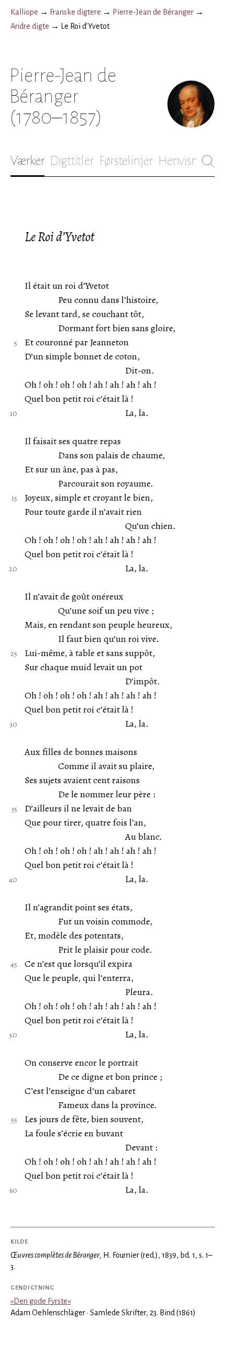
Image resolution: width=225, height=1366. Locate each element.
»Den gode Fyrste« (40, 1301)
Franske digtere (75, 12)
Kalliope (24, 12)
